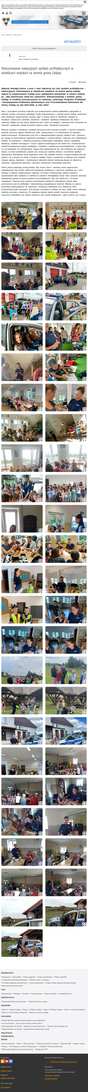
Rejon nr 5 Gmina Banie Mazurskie (14, 1012)
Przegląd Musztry (65, 994)
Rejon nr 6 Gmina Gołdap (39, 1012)
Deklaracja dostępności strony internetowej (17, 1049)
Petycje (4, 1046)
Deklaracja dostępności (8, 1078)
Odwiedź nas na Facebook (11, 1061)
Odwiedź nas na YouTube (6, 1061)
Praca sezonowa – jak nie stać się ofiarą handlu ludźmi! (22, 1023)
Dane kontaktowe (8, 1043)
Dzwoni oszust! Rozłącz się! (58, 1026)
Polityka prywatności (51, 1078)
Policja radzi (6, 1016)
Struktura (26, 994)
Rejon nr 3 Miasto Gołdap (53, 1009)
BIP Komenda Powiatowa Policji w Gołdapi (64, 1062)
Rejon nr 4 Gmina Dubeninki (75, 1009)
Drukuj (83, 82)
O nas (3, 989)
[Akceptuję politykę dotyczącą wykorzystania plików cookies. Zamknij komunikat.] (85, 2)
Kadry (19, 1043)
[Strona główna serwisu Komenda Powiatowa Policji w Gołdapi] (3, 13)
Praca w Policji (6, 1033)
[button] (84, 13)
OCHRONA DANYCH (7, 1036)
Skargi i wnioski (79, 1043)
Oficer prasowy (28, 1043)
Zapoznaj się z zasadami (52, 1075)
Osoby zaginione (29, 977)
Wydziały (17, 994)
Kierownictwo (7, 994)
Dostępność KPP (41, 1049)
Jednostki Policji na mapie (38, 1001)
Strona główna (6, 35)
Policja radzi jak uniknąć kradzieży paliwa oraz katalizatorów (23, 1020)
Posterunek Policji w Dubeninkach (14, 1001)
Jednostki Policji (7, 997)
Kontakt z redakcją (6, 1071)
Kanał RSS (2, 1061)
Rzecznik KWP (66, 1043)
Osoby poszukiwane (45, 977)
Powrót (73, 82)
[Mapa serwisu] (7, 13)
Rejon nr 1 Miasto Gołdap (11, 1009)
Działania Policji (7, 973)
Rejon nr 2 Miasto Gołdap (32, 1009)
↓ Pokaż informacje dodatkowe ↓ (44, 48)
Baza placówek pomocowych (12, 986)
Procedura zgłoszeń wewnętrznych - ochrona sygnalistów (23, 983)
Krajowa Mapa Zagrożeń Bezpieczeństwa (61, 983)
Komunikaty (17, 977)
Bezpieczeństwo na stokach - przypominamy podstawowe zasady (25, 1029)
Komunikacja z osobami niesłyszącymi (23, 1046)
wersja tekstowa (5, 1087)
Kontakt (4, 1039)
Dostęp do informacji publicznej (51, 1046)
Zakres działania (51, 994)
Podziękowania (37, 994)
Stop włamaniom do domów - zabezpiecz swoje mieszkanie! (23, 1026)
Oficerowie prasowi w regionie (47, 1043)
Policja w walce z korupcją (39, 980)
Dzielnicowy (5, 1005)
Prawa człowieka (61, 977)
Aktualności (18, 35)
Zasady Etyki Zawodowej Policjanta (15, 980)
